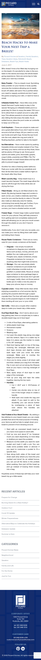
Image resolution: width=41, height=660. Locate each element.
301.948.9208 (18, 638)
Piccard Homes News (10, 550)
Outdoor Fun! (7, 508)
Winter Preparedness (10, 518)
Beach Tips (14, 61)
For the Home (7, 571)
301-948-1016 (22, 627)
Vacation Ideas (11, 59)
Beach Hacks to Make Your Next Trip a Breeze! (20, 47)
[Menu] (33, 4)
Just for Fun (6, 576)
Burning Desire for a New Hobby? (15, 503)
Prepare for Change (9, 497)
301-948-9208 (22, 625)
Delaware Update (8, 529)
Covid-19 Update (8, 513)
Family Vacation (32, 56)
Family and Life (8, 566)
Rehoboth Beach (24, 59)
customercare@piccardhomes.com (20, 640)
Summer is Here (8, 534)
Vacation (21, 56)
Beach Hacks (24, 61)
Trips (3, 59)
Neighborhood (7, 555)
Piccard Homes (10, 56)
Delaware (5, 61)
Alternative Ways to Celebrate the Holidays (18, 524)
